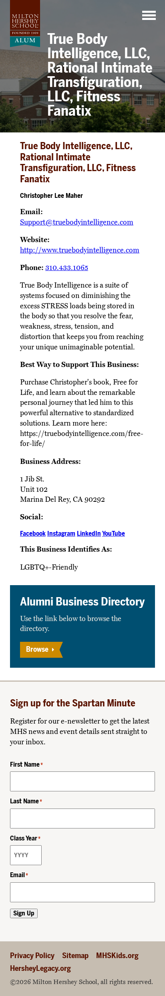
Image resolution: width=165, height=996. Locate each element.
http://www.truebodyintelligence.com (79, 250)
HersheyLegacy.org (40, 968)
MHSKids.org (117, 955)
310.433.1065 (66, 267)
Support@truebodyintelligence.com (76, 222)
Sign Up (23, 913)
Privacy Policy (32, 955)
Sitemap (75, 955)
